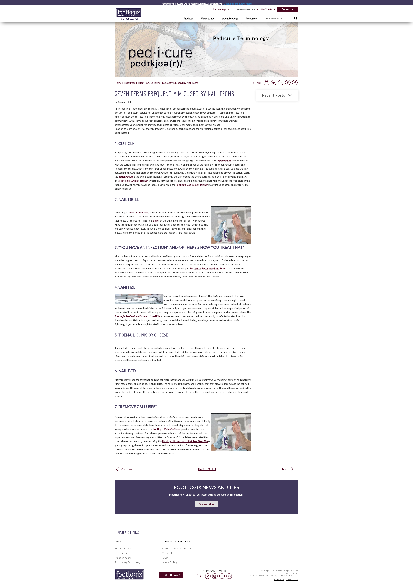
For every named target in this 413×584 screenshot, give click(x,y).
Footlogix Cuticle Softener (133, 180)
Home (118, 82)
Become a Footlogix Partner (177, 548)
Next (285, 469)
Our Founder (122, 552)
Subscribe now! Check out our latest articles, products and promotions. (206, 494)
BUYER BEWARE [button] (171, 575)
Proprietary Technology (127, 562)
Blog (141, 82)
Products (188, 18)
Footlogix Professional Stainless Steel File (137, 316)
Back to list (207, 469)
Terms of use (279, 579)
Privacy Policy (292, 579)
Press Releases (123, 557)
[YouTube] (200, 576)
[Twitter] (208, 576)
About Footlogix (230, 18)
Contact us (288, 9)
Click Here (238, 3)
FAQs (165, 557)
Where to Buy (207, 18)
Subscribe (206, 504)
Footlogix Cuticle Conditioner (192, 184)
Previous (126, 469)
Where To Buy (169, 562)
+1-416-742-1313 (266, 9)
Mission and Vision (124, 548)
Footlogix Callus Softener (167, 429)
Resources (251, 18)
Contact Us (168, 552)
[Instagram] (215, 576)
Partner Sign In (221, 9)
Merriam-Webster (138, 212)
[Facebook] (222, 576)
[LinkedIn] (229, 576)
